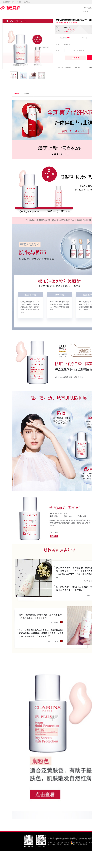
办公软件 (86, 11)
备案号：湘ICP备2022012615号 (58, 843)
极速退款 (77, 67)
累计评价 (27, 93)
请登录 (19, 2)
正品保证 (68, 67)
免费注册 (27, 2)
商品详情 (16, 93)
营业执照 (59, 844)
